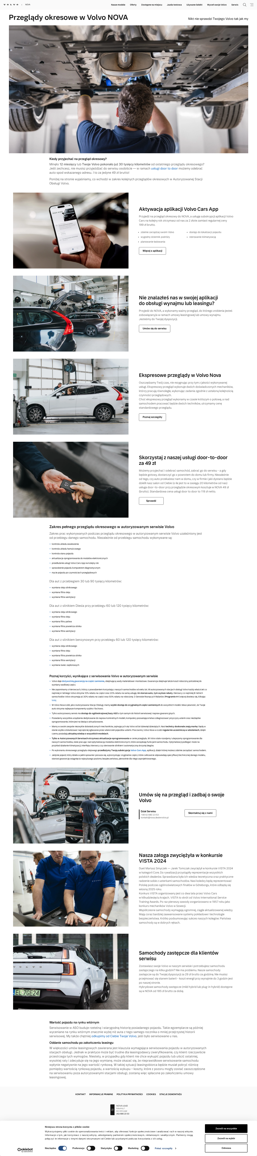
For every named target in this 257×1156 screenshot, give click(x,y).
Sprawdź (151, 500)
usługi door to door (164, 168)
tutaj (54, 700)
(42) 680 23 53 (122, 1114)
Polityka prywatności (130, 1094)
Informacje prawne (101, 1094)
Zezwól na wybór (226, 1138)
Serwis (234, 4)
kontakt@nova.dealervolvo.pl (155, 817)
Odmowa (226, 1148)
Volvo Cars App (138, 750)
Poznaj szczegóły (152, 417)
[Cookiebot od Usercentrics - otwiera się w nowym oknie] (25, 1150)
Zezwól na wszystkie (226, 1128)
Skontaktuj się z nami (200, 813)
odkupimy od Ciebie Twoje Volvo (113, 1036)
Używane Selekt (194, 4)
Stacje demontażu (170, 1094)
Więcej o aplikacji (152, 250)
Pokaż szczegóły (164, 1148)
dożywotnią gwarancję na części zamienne (83, 681)
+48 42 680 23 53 (150, 814)
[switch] (91, 1148)
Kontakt (80, 1094)
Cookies (151, 1094)
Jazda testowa (174, 4)
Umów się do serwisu (155, 328)
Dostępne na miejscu (151, 4)
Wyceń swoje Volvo (217, 4)
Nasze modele (118, 4)
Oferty (133, 4)
